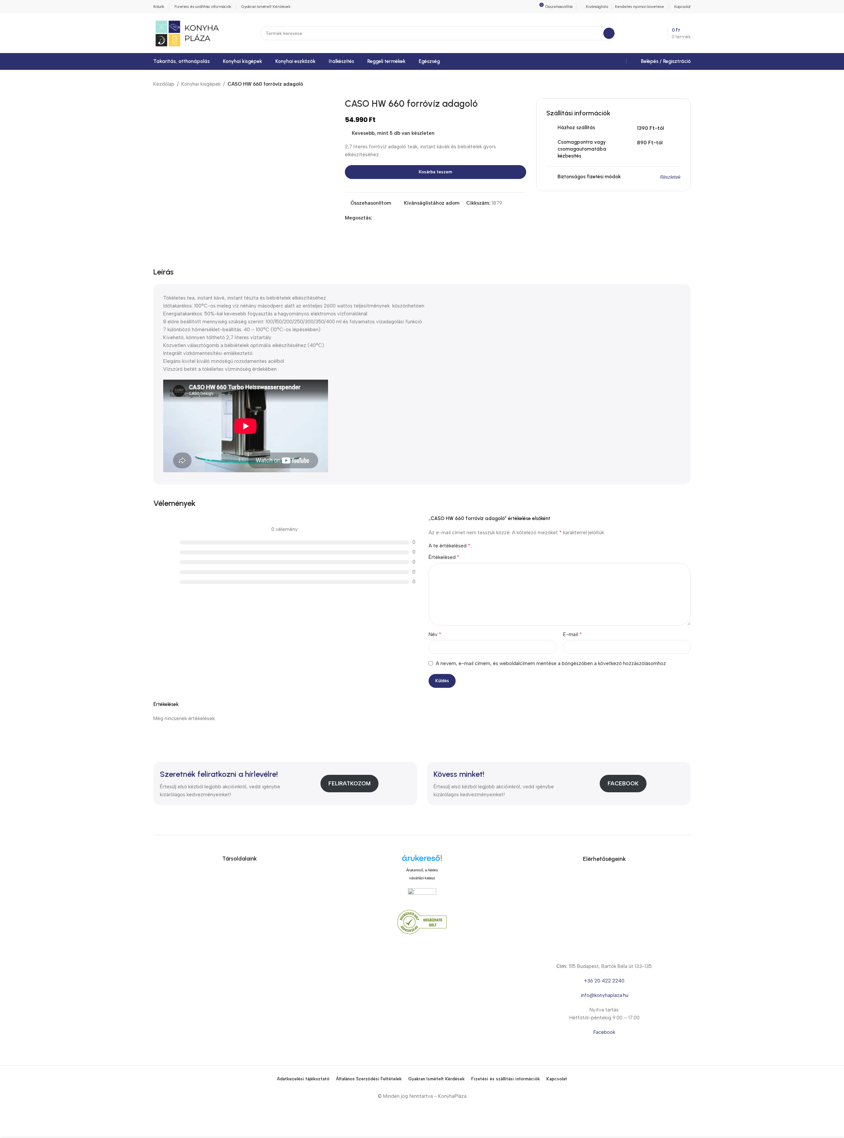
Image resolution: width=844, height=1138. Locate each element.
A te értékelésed (449, 545)
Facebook (623, 783)
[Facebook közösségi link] (376, 218)
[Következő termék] (687, 84)
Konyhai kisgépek (201, 84)
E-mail (572, 634)
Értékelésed (444, 557)
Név (435, 634)
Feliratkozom (349, 783)
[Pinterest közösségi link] (391, 218)
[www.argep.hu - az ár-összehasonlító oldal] (422, 894)
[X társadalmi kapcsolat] (383, 218)
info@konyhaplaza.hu (604, 995)
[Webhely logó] (187, 33)
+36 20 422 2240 (604, 981)
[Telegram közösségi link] (406, 218)
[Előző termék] (671, 84)
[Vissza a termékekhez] (679, 84)
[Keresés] (609, 33)
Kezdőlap (163, 84)
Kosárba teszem (435, 171)
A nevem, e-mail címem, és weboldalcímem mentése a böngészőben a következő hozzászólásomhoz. (551, 663)
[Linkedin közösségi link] (399, 218)
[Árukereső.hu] (422, 860)
